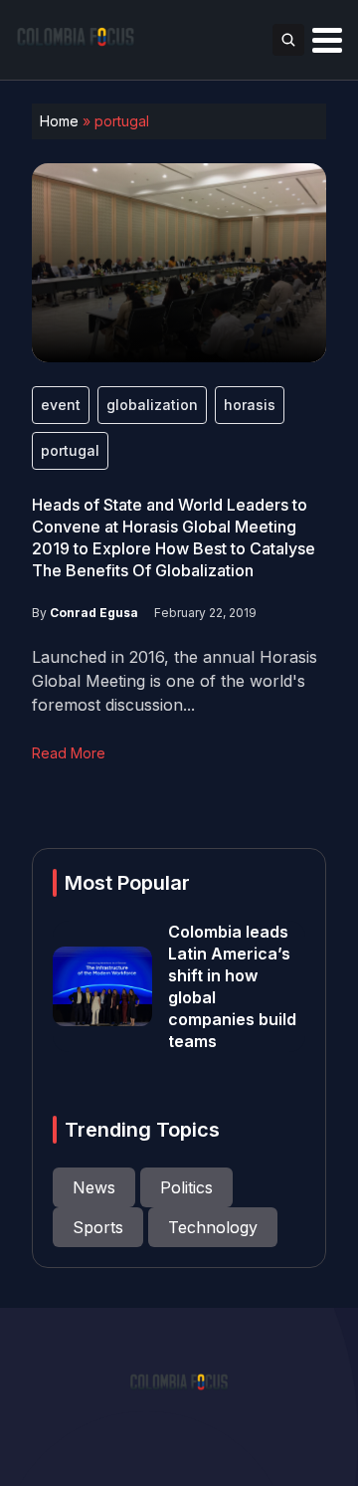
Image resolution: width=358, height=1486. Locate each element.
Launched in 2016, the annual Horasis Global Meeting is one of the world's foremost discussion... (174, 681)
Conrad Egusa (94, 612)
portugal (70, 450)
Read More (68, 752)
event (61, 404)
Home (59, 120)
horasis (249, 404)
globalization (152, 404)
